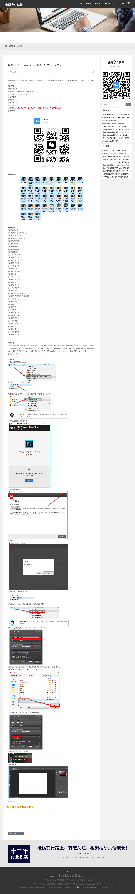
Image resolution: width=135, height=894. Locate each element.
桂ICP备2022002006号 (108, 887)
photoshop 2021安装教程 (110, 141)
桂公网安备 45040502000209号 (89, 887)
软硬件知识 (12, 46)
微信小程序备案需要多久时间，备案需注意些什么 (118, 135)
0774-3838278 (76, 857)
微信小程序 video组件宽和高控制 (113, 123)
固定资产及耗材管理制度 (110, 120)
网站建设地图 (69, 887)
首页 (81, 3)
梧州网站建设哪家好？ (55, 887)
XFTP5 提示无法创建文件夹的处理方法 (115, 177)
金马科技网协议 (39, 884)
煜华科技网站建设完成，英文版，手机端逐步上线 (118, 129)
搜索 (128, 104)
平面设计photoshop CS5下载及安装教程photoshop (118, 114)
